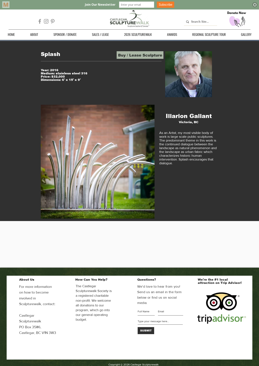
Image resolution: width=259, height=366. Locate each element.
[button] (34, 34)
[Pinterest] (52, 21)
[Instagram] (46, 21)
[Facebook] (40, 21)
